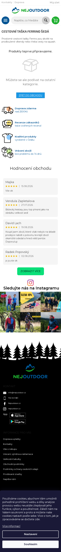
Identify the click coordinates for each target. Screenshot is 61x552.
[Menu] (5, 20)
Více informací (11, 526)
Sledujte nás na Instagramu (31, 288)
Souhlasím (30, 544)
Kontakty (7, 2)
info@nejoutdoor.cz (17, 392)
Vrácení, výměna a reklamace (18, 454)
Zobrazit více (30, 271)
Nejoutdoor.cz (14, 403)
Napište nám (9, 479)
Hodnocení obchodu (30, 168)
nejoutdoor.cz (14, 408)
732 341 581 (13, 398)
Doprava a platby (11, 439)
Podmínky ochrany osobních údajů (20, 469)
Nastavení (30, 534)
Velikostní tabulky (12, 459)
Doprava (19, 2)
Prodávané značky (12, 474)
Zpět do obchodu (30, 95)
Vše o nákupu (10, 449)
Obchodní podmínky (13, 464)
